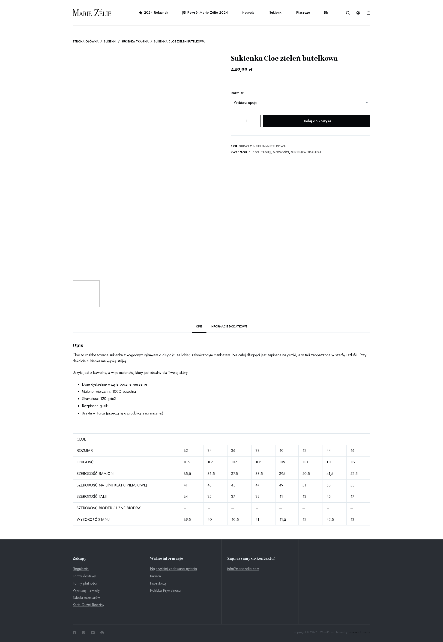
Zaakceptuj (24, 629)
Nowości (248, 12)
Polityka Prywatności (165, 590)
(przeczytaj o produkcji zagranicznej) (134, 413)
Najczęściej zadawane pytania (173, 568)
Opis (199, 326)
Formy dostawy (84, 576)
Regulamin (81, 568)
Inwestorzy (158, 583)
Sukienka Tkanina (306, 152)
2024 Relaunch (156, 12)
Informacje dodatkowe (229, 326)
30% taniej (262, 152)
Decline (48, 629)
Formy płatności (85, 583)
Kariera (155, 576)
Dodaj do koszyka (316, 120)
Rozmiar (237, 92)
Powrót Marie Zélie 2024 (207, 12)
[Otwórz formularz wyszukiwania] (348, 13)
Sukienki (275, 12)
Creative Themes (359, 632)
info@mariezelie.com (243, 568)
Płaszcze (303, 12)
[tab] (199, 327)
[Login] (358, 13)
